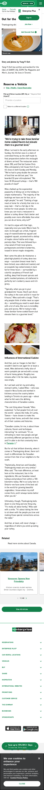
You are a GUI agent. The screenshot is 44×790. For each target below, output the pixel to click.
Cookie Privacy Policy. (19, 778)
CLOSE (22, 784)
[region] (22, 771)
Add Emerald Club (27, 32)
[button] (40, 3)
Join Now (28, 24)
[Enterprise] (3, 3)
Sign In (28, 17)
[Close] (39, 758)
